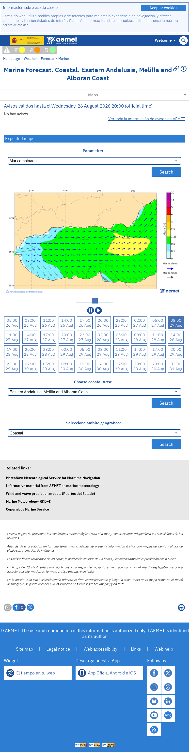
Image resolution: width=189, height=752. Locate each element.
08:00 (30, 320)
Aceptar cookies (163, 8)
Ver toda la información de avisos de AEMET (146, 118)
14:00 (66, 320)
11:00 (48, 320)
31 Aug (176, 368)
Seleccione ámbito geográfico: (93, 422)
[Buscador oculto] (183, 40)
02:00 (139, 320)
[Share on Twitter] (30, 607)
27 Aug (139, 325)
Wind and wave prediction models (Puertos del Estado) (50, 493)
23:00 (121, 320)
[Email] (8, 610)
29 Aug (66, 354)
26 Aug (12, 325)
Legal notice (58, 649)
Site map (24, 649)
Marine (63, 58)
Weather (30, 58)
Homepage (11, 58)
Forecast (47, 58)
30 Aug (30, 368)
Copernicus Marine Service (27, 509)
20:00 (103, 320)
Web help (164, 649)
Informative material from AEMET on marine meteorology (52, 485)
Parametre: (93, 150)
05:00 (12, 320)
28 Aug (103, 339)
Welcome (163, 40)
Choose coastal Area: (93, 381)
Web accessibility (100, 649)
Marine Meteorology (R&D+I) (28, 501)
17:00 (84, 320)
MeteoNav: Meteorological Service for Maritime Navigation (53, 477)
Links (136, 649)
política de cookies (15, 25)
